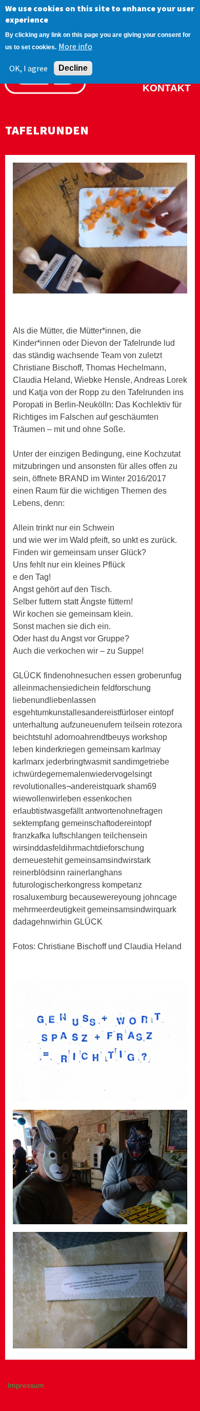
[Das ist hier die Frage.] (100, 1100)
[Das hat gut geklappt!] (100, 1345)
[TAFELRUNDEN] (100, 290)
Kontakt (167, 88)
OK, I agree (28, 68)
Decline (73, 68)
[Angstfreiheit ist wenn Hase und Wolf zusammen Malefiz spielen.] (100, 1223)
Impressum (26, 1385)
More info (75, 46)
